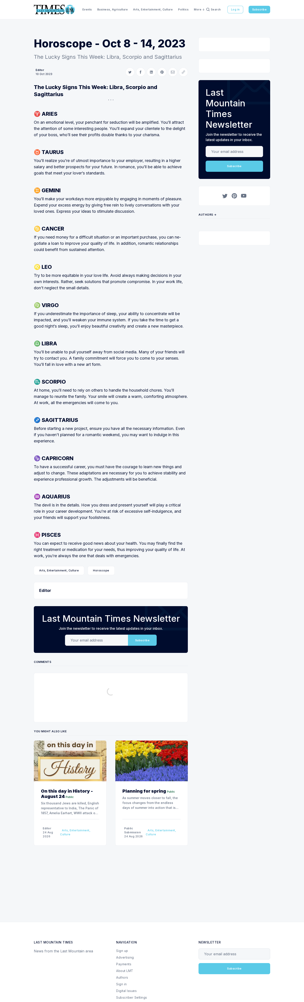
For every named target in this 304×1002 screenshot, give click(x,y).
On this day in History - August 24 (67, 793)
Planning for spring (144, 791)
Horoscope (101, 570)
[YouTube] (243, 195)
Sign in (121, 984)
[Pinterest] (234, 195)
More (197, 9)
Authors (122, 977)
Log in (235, 9)
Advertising (125, 957)
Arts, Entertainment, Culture (153, 9)
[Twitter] (225, 195)
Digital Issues (126, 991)
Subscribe (259, 9)
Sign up (122, 951)
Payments (123, 964)
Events (87, 9)
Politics (183, 9)
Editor (40, 70)
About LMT (124, 971)
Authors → (208, 214)
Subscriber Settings (131, 997)
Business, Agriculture (112, 9)
